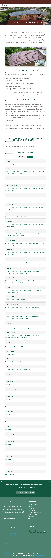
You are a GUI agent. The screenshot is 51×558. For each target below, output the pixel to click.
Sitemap (30, 522)
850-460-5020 (26, 1)
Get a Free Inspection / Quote (26, 492)
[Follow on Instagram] (34, 531)
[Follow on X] (41, 531)
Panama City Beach (13, 533)
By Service (22, 156)
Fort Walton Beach (13, 530)
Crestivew (13, 535)
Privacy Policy (8, 553)
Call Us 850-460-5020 (26, 488)
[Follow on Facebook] (31, 531)
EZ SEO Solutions (38, 555)
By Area (30, 156)
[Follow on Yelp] (45, 531)
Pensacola (13, 532)
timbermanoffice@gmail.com (26, 3)
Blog (29, 520)
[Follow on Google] (38, 531)
